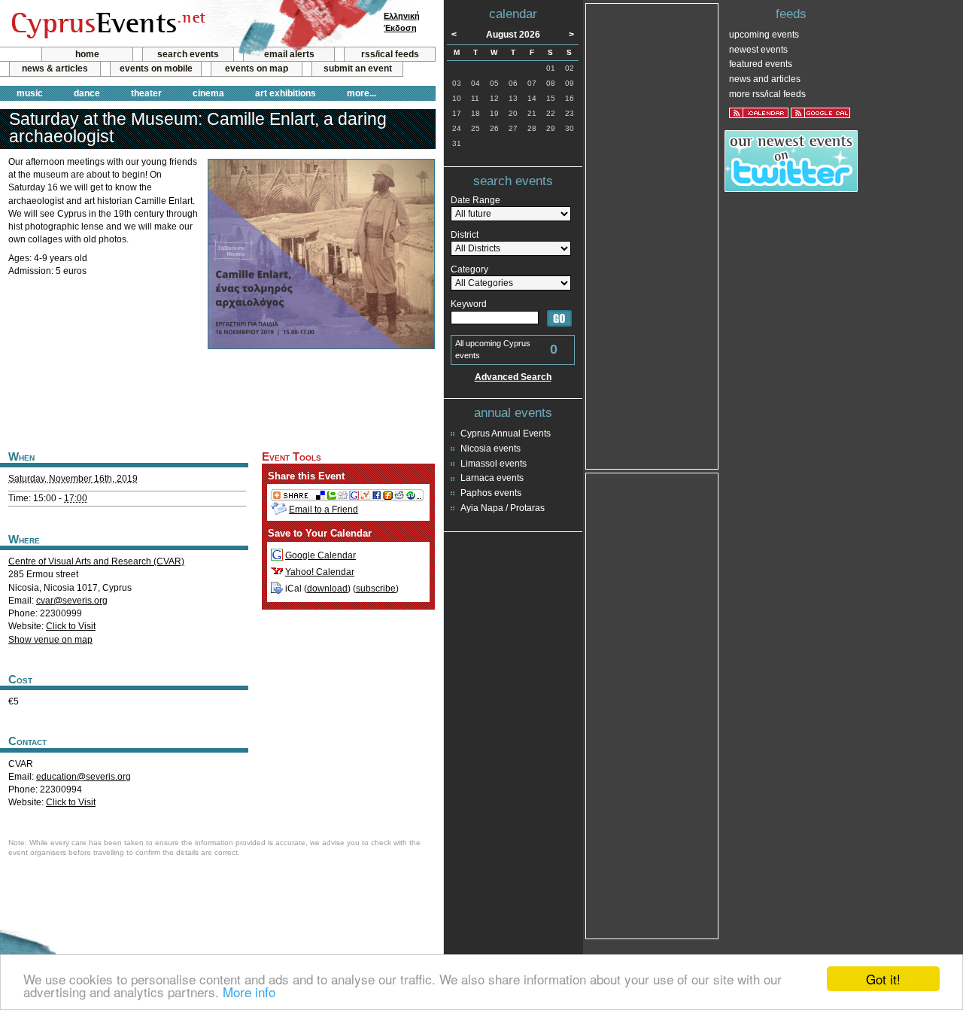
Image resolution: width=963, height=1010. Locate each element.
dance (87, 93)
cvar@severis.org (72, 600)
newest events (758, 49)
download (327, 588)
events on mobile (156, 68)
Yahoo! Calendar (319, 572)
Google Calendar (320, 555)
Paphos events (490, 493)
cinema (208, 93)
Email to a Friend (323, 509)
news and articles (764, 79)
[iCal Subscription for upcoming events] (758, 113)
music (30, 93)
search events (188, 54)
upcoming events (764, 34)
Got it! (883, 978)
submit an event (358, 68)
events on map (256, 68)
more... (361, 93)
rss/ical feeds (390, 54)
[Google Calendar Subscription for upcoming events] (820, 113)
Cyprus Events (106, 24)
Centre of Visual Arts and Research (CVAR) (96, 561)
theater (146, 93)
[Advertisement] (217, 398)
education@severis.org (83, 776)
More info (249, 991)
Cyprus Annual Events (505, 433)
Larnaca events (492, 478)
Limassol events (493, 463)
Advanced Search (513, 377)
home (87, 54)
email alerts (289, 54)
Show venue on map (50, 639)
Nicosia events (490, 448)
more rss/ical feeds (767, 94)
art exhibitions (285, 93)
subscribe (376, 588)
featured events (760, 64)
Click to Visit (71, 626)
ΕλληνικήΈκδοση (402, 21)
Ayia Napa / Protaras (502, 508)
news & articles (55, 68)
